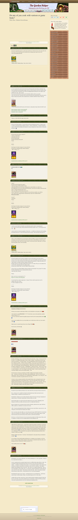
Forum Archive (53, 36)
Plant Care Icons (54, 67)
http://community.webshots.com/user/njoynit (18, 110)
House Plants (53, 52)
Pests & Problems (54, 58)
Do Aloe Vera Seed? (24, 41)
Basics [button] (23, 1)
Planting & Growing (54, 45)
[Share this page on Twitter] (55, 17)
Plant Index (53, 72)
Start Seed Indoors (54, 61)
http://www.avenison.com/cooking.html (18, 277)
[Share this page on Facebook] (52, 17)
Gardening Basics (54, 43)
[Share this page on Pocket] (63, 17)
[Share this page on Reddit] (60, 17)
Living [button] (56, 1)
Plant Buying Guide (54, 54)
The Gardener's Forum (55, 34)
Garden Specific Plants (55, 50)
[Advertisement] (29, 30)
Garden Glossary (54, 65)
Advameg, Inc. (39, 515)
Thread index (30, 42)
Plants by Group (54, 47)
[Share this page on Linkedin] (57, 17)
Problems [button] (42, 1)
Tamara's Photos (14, 61)
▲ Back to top (39, 518)
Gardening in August (54, 41)
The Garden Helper (15, 1)
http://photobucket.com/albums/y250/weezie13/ (19, 160)
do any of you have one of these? (35, 41)
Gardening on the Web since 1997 (47, 10)
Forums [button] (49, 1)
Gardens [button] (29, 1)
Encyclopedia (53, 74)
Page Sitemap (43, 515)
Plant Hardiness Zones (55, 56)
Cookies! (52, 76)
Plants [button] (36, 1)
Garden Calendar (54, 38)
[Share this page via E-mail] (66, 17)
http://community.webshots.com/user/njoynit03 (19, 109)
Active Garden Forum (29, 483)
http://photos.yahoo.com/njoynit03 (17, 111)
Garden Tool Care (54, 63)
